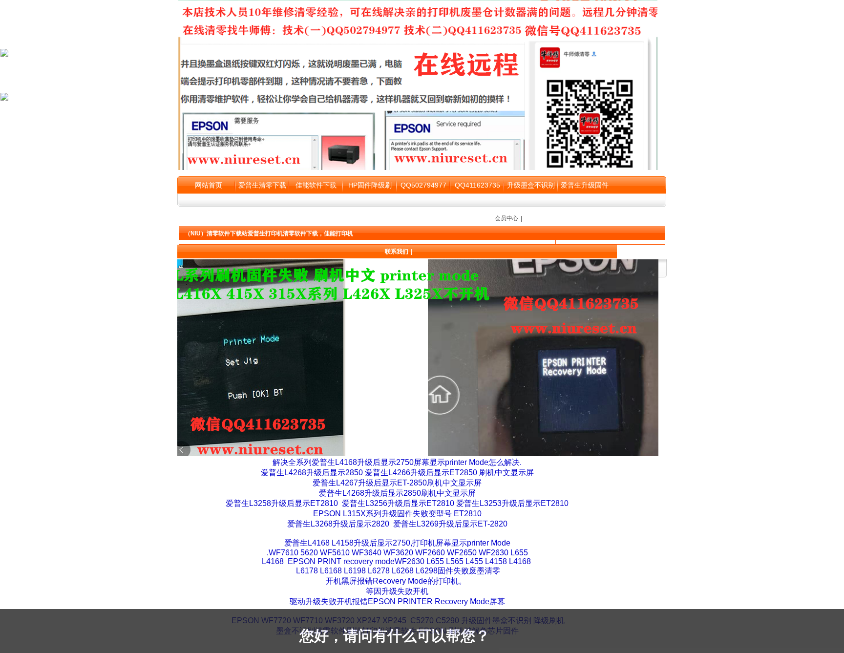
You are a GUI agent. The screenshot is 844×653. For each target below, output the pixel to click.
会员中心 (506, 218)
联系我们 (396, 251)
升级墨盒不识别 (531, 185)
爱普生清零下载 (262, 185)
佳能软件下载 (316, 185)
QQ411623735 (477, 185)
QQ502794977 (423, 185)
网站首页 (208, 185)
